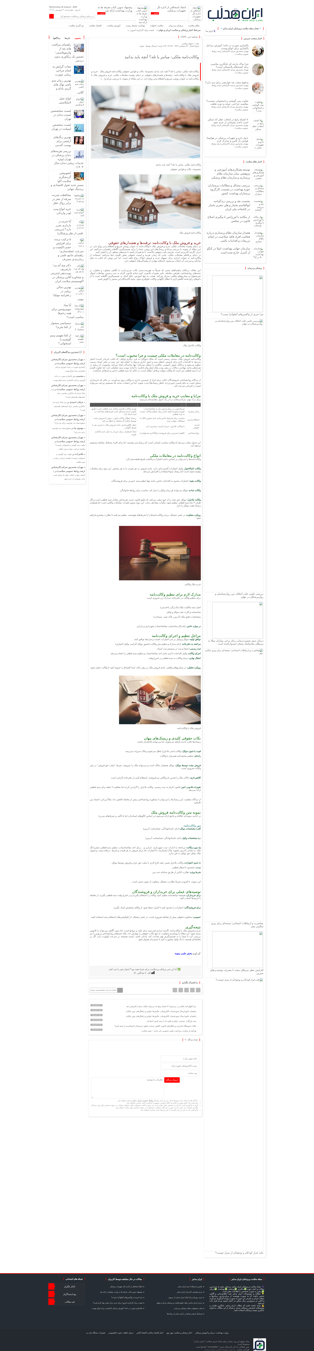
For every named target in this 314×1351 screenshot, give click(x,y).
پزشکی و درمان (176, 25)
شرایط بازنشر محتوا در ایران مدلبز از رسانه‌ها (184, 1314)
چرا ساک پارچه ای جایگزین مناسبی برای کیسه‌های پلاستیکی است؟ (230, 65)
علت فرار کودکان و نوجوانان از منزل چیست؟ (239, 1252)
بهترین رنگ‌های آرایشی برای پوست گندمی (62, 141)
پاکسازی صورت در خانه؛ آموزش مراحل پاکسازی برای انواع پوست (227, 47)
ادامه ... (155, 13)
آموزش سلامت (113, 25)
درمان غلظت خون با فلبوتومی (120, 1333)
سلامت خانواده (156, 25)
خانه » (196, 43)
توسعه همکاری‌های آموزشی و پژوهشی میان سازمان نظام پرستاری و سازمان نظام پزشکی (230, 173)
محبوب (77, 38)
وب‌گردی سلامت (76, 25)
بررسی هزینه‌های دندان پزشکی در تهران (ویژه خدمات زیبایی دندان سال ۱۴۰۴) (67, 159)
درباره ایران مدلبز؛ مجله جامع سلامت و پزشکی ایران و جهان (179, 1303)
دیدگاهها (56, 38)
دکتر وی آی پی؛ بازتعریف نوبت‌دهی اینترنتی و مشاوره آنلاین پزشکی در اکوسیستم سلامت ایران (67, 273)
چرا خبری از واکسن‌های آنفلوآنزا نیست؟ (242, 314)
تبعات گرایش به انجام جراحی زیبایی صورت (61, 70)
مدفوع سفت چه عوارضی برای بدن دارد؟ (227, 82)
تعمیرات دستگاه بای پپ (95, 1333)
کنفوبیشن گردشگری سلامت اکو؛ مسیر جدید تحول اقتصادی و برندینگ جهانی (67, 180)
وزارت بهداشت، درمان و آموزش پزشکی (211, 1333)
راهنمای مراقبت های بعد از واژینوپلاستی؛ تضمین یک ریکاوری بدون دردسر (68, 52)
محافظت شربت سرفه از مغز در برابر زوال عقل (61, 198)
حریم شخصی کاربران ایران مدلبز (189, 1292)
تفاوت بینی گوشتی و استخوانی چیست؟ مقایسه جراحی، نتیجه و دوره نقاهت (227, 102)
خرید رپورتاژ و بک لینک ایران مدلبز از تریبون (185, 1297)
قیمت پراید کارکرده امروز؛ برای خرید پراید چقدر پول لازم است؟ (125, 30)
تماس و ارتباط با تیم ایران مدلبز (190, 1287)
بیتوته (142, 46)
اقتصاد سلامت (95, 25)
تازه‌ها (67, 38)
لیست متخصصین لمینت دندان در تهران (61, 114)
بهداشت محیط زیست (135, 25)
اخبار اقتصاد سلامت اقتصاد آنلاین (149, 1333)
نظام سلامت (194, 25)
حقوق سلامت (187, 43)
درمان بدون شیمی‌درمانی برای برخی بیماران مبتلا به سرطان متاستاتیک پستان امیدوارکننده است (235, 642)
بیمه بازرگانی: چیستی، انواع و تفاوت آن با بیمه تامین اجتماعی (172, 1021)
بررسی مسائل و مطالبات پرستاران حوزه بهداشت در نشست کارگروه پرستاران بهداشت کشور (229, 189)
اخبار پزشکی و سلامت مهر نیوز (179, 1333)
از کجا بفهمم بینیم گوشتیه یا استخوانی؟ (60, 339)
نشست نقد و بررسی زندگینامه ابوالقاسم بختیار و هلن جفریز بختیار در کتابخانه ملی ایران (229, 205)
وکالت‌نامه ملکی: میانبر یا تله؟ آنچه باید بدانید (161, 57)
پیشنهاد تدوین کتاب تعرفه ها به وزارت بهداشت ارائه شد (121, 1292)
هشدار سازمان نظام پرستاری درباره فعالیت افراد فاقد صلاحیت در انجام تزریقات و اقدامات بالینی (228, 236)
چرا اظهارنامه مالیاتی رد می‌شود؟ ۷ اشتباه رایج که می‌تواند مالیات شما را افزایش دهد (161, 1006)
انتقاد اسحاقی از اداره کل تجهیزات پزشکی (126, 1287)
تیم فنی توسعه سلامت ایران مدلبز (220, 1349)
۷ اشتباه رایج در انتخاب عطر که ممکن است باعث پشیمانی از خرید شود (228, 121)
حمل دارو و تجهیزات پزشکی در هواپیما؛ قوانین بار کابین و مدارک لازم (227, 139)
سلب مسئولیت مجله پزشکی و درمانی (188, 1308)
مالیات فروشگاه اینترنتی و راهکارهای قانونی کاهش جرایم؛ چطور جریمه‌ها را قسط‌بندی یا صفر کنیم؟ (155, 1026)
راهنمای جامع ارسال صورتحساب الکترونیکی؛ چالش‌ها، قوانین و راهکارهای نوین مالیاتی (161, 1011)
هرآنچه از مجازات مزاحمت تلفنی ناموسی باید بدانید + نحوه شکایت (169, 1031)
